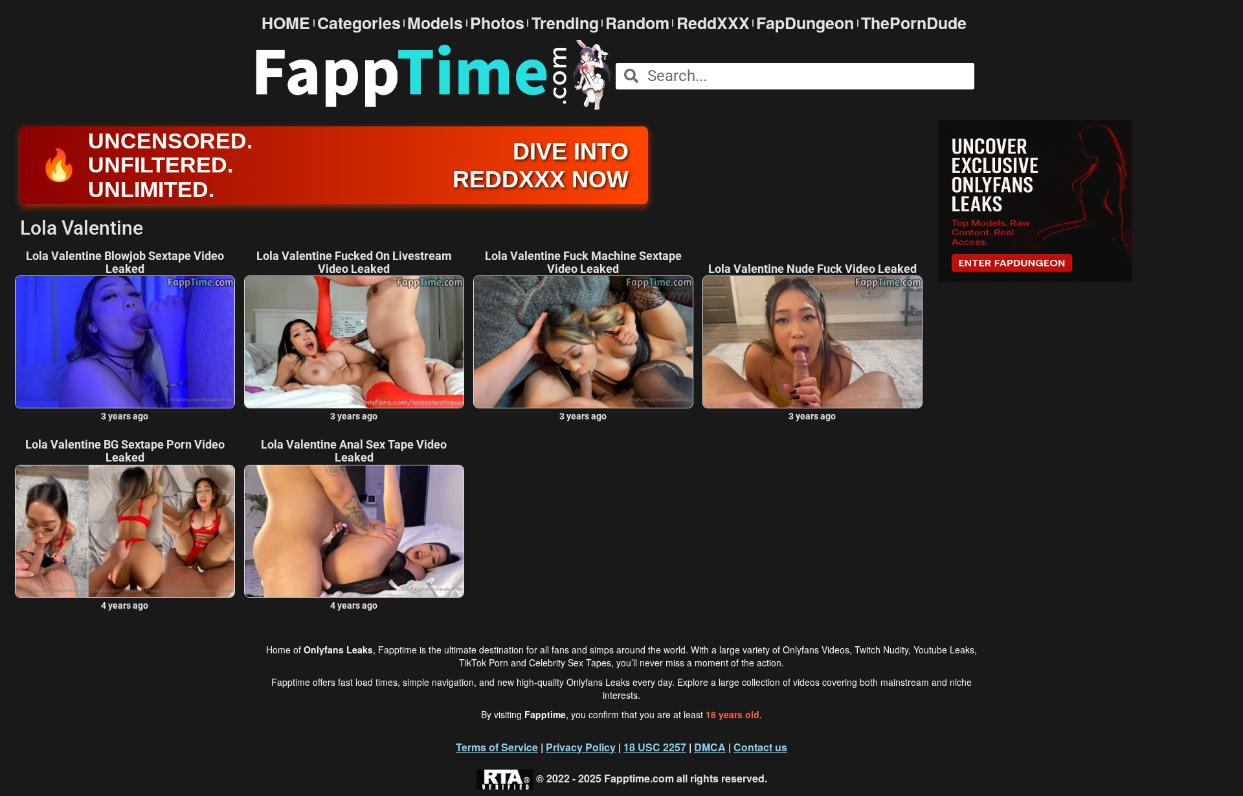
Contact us (760, 747)
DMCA (710, 747)
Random (637, 23)
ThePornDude (914, 23)
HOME (286, 23)
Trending (565, 23)
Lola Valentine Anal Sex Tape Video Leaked (354, 451)
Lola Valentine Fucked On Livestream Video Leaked (354, 262)
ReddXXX (713, 23)
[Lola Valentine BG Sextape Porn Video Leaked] (125, 531)
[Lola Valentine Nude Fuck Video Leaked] (812, 341)
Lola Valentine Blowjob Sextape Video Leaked (125, 262)
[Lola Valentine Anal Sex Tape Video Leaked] (354, 531)
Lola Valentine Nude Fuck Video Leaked (812, 269)
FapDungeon (805, 23)
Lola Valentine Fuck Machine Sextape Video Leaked (583, 262)
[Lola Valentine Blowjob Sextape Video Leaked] (125, 341)
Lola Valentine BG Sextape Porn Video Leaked (125, 451)
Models (435, 23)
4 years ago (124, 605)
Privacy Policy (581, 747)
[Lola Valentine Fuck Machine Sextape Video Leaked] (583, 341)
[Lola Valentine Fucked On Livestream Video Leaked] (354, 341)
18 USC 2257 (654, 747)
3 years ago (124, 416)
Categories (359, 23)
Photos (497, 23)
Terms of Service (497, 747)
